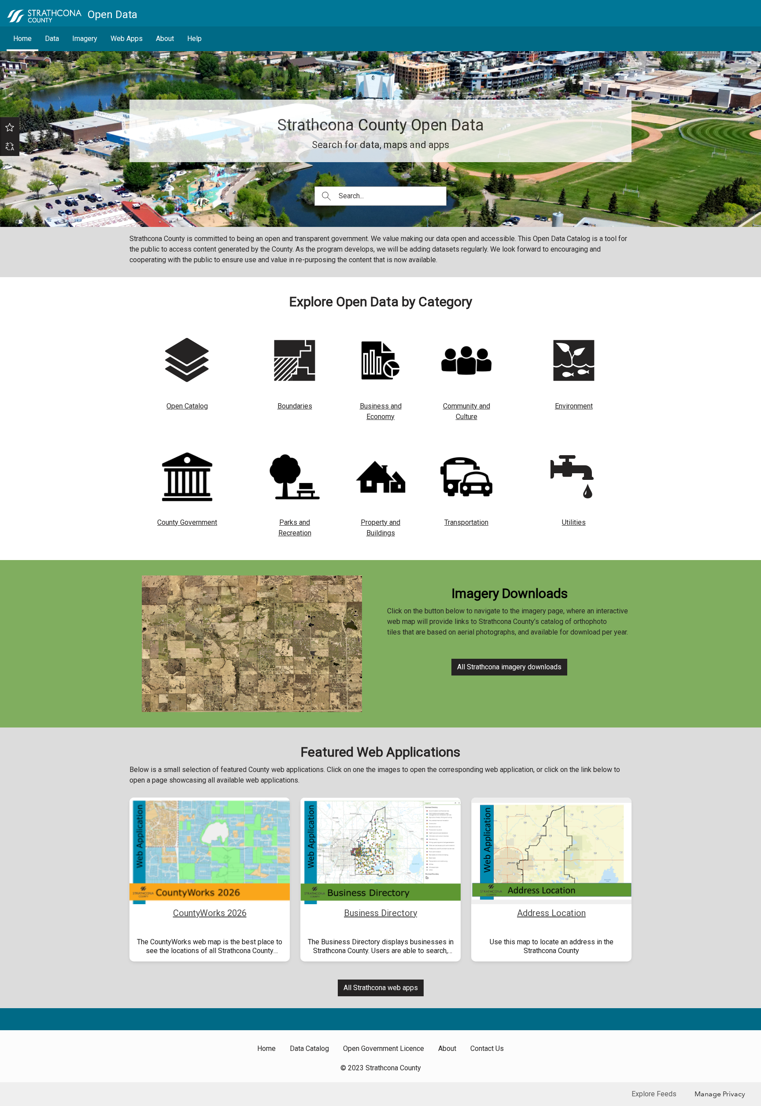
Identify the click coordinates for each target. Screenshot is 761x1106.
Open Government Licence (383, 1048)
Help (194, 38)
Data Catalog (309, 1048)
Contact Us (487, 1048)
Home (22, 38)
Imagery (84, 38)
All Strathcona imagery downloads (509, 667)
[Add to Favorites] (9, 127)
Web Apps (127, 38)
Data (52, 38)
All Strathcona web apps (381, 988)
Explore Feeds (654, 1094)
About (165, 38)
